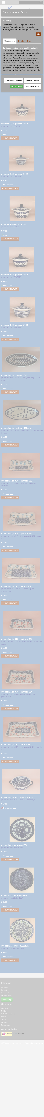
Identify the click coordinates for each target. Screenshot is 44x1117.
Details (21, 41)
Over (29, 41)
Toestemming (10, 41)
